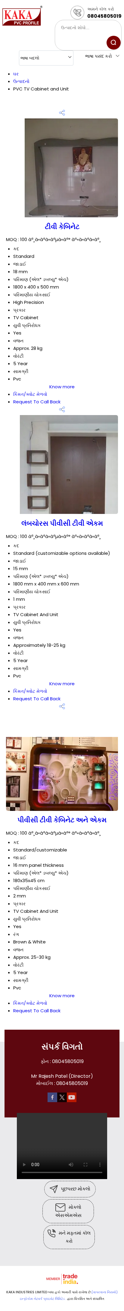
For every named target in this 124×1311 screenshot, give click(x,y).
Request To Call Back (36, 402)
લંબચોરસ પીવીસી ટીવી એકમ (62, 523)
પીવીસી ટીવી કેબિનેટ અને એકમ (62, 820)
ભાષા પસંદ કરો (98, 56)
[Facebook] (52, 1096)
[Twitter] (62, 1096)
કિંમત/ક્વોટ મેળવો (30, 394)
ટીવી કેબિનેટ (62, 226)
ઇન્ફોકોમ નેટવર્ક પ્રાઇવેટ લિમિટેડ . (43, 1298)
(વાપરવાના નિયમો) (104, 1292)
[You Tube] (71, 1096)
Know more (62, 387)
